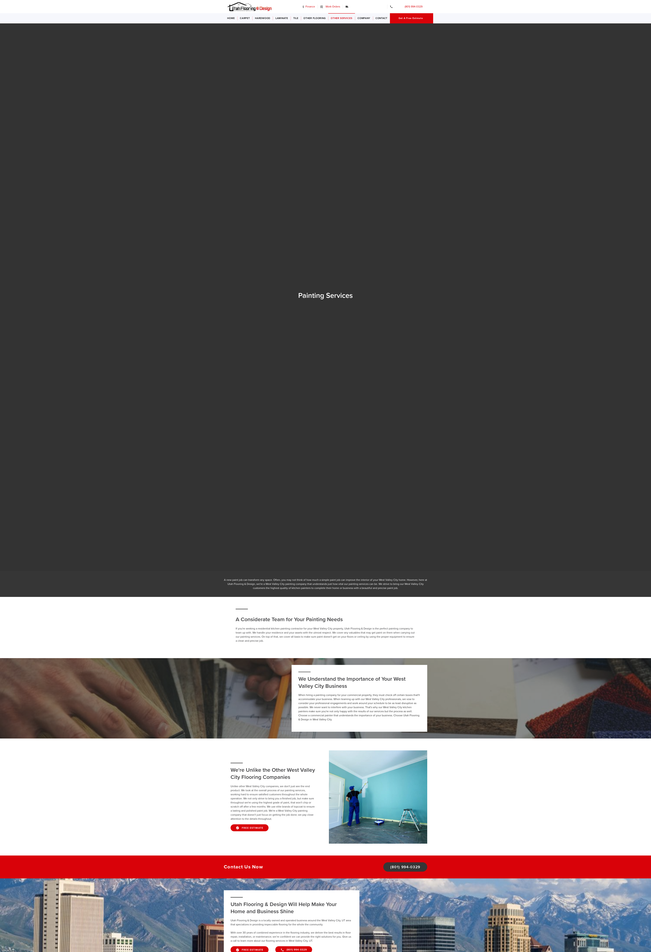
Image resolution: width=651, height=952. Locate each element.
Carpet (245, 18)
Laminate (281, 18)
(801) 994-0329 (411, 6)
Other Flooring (314, 18)
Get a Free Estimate (411, 18)
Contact (381, 18)
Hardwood (262, 18)
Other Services (341, 18)
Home (231, 18)
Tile (295, 18)
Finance (310, 6)
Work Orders (332, 6)
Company (364, 18)
